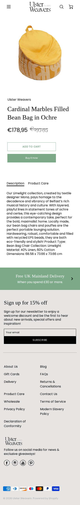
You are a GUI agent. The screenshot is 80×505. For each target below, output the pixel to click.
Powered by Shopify (45, 498)
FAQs (44, 374)
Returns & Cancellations (50, 384)
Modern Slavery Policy (52, 411)
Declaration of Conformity (15, 423)
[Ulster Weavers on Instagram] (15, 464)
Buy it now (31, 158)
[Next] (72, 279)
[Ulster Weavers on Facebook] (7, 464)
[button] (31, 146)
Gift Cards (11, 374)
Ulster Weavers (19, 99)
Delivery (10, 381)
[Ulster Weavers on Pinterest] (31, 464)
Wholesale (12, 401)
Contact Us (48, 394)
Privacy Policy (14, 409)
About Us (11, 366)
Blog (43, 366)
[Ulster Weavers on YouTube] (23, 464)
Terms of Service (53, 401)
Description (15, 183)
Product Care (38, 183)
